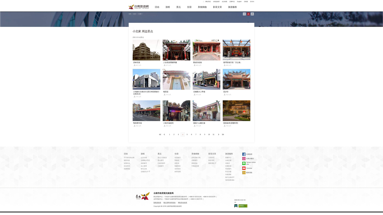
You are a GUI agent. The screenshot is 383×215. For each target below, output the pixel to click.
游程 (168, 7)
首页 (130, 14)
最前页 (160, 134)
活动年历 (127, 166)
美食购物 (202, 7)
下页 (165, 134)
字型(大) (252, 13)
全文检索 (224, 1)
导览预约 (228, 169)
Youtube (249, 168)
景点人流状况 (162, 157)
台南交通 (228, 160)
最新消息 (127, 160)
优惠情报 (127, 169)
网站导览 (208, 1)
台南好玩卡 (144, 171)
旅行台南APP (229, 177)
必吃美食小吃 (196, 157)
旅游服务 (232, 7)
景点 (178, 7)
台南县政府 (216, 1)
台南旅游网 (139, 7)
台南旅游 (249, 154)
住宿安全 (178, 169)
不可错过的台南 (129, 157)
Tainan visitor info (251, 163)
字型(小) (244, 13)
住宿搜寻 (178, 157)
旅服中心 (228, 157)
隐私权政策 (157, 203)
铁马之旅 (144, 169)
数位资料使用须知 (170, 203)
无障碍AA (243, 205)
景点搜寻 (161, 160)
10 (209, 134)
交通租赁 (228, 166)
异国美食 (194, 163)
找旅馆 (177, 160)
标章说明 (178, 171)
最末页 (223, 134)
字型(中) (248, 13)
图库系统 (211, 163)
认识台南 (144, 157)
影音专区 (211, 160)
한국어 (252, 1)
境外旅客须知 (229, 180)
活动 (157, 7)
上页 (218, 134)
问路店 (227, 163)
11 (213, 134)
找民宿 (177, 163)
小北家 (140, 14)
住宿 (189, 7)
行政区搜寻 (161, 163)
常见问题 (228, 171)
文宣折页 (211, 157)
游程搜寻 (144, 163)
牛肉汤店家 (195, 166)
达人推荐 (144, 166)
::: (203, 1)
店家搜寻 (194, 160)
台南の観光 (250, 158)
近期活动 (127, 163)
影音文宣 (217, 7)
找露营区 (178, 166)
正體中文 (232, 1)
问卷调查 (228, 174)
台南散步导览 (145, 160)
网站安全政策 (182, 203)
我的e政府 (235, 205)
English (239, 1)
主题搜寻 (161, 166)
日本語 (246, 1)
